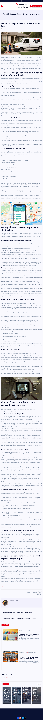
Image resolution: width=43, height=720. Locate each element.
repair (29, 592)
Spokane (11, 29)
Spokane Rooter (6, 29)
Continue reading (23, 645)
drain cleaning (30, 630)
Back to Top (39, 717)
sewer (40, 592)
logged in (7, 677)
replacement (35, 592)
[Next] (39, 684)
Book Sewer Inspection (37, 6)
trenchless (39, 594)
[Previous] (38, 684)
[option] (7, 695)
